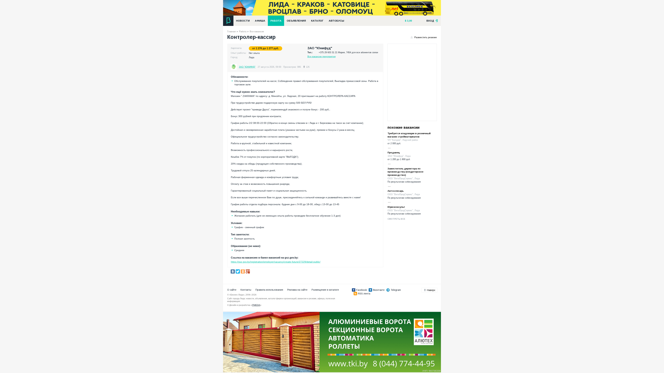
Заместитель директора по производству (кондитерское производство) (405, 171)
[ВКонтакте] (233, 271)
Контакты (246, 289)
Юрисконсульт (396, 207)
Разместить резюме (425, 37)
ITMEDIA (256, 305)
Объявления (296, 20)
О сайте (231, 289)
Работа (276, 20)
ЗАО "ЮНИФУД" (247, 67)
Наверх (431, 290)
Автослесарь (396, 191)
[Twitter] (238, 271)
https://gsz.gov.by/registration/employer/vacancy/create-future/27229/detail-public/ (275, 261)
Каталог (317, 20)
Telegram (396, 290)
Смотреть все (396, 219)
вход (430, 20)
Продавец (394, 152)
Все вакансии (257, 31)
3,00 (409, 20)
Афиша (260, 20)
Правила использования (269, 289)
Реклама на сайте (297, 289)
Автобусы (336, 20)
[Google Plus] (248, 271)
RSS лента (364, 293)
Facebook (361, 290)
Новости (243, 20)
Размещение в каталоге (325, 289)
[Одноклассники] (243, 271)
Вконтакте (379, 290)
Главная (231, 31)
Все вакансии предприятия (321, 56)
